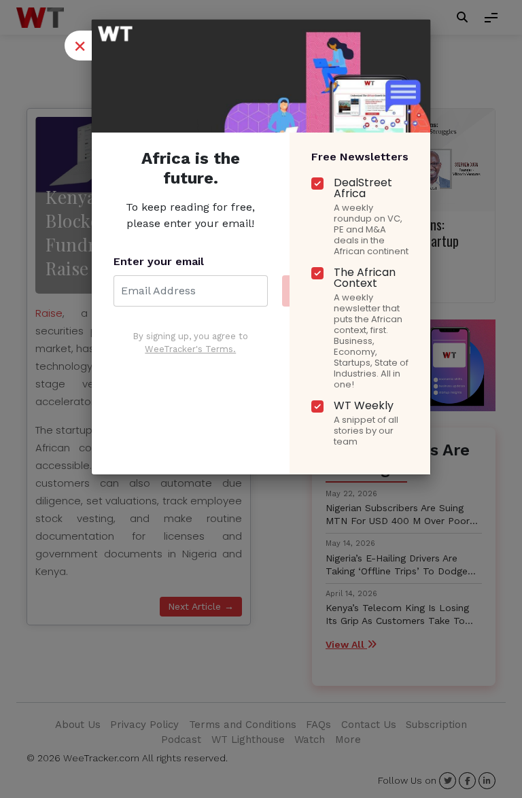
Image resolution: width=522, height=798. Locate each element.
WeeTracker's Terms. (190, 349)
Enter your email (159, 261)
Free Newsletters (359, 156)
